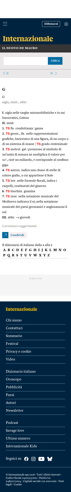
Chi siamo (14, 320)
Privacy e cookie (18, 352)
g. (52, 73)
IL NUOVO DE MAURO (20, 48)
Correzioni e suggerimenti (19, 226)
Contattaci (14, 328)
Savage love (15, 431)
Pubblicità (14, 387)
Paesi (10, 395)
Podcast (12, 423)
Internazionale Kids (21, 446)
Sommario (14, 336)
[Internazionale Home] (23, 309)
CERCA (55, 61)
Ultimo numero (18, 438)
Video (10, 359)
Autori (11, 403)
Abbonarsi (51, 24)
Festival (12, 344)
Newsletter (14, 411)
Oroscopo (13, 379)
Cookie (18, 484)
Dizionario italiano (21, 372)
